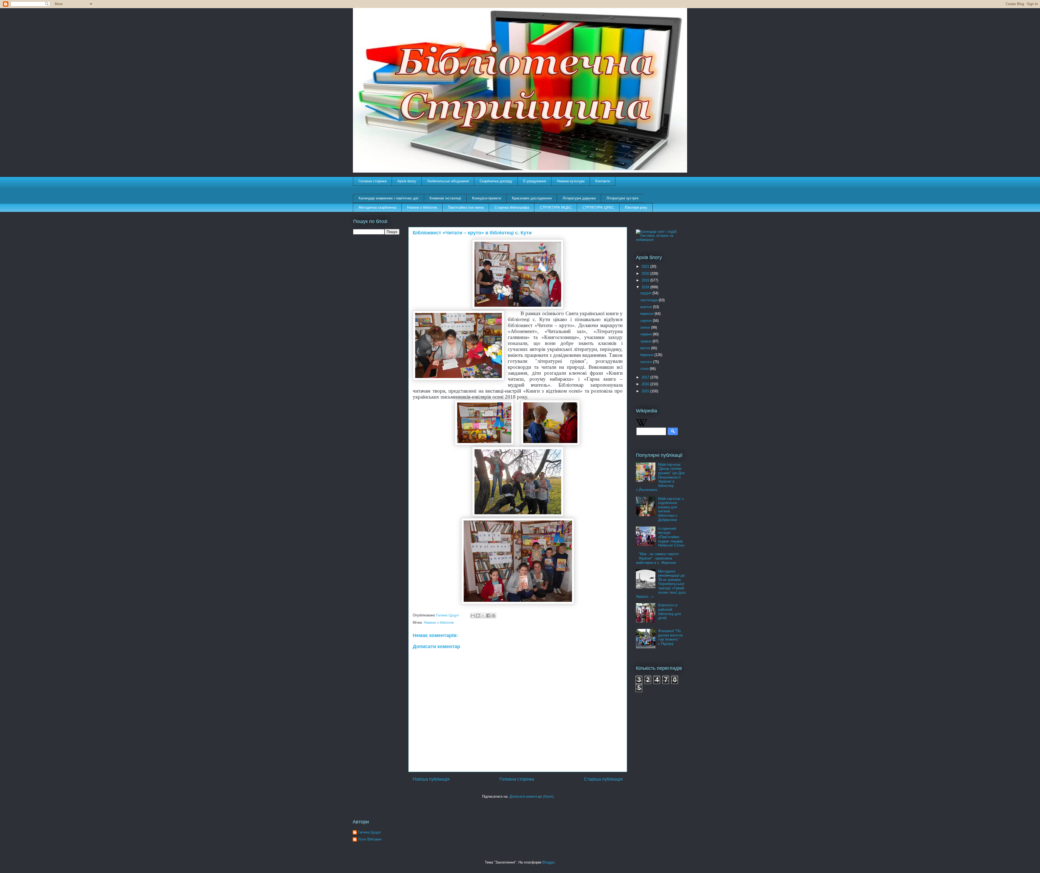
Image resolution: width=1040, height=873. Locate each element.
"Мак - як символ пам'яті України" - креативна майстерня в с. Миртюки (657, 558)
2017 (646, 377)
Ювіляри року (636, 207)
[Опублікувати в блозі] (478, 615)
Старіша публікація (603, 779)
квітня (645, 348)
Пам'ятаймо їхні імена (466, 207)
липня (645, 327)
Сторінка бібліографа (512, 207)
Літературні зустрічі (622, 198)
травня (646, 341)
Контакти (602, 181)
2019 (646, 280)
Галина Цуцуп (369, 832)
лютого (646, 362)
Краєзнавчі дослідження (532, 198)
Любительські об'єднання (448, 181)
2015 (646, 391)
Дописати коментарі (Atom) (531, 796)
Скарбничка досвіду (496, 181)
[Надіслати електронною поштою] (473, 615)
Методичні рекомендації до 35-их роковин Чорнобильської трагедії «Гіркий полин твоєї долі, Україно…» (661, 584)
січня (645, 369)
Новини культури (570, 181)
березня (647, 355)
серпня (646, 321)
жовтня (646, 307)
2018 (646, 287)
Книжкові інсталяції (445, 198)
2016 (646, 384)
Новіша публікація (431, 779)
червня (646, 334)
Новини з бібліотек (422, 207)
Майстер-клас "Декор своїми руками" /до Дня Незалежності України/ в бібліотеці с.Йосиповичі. (660, 477)
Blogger (548, 862)
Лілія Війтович (370, 839)
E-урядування (534, 181)
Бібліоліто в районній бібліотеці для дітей (669, 611)
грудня (646, 293)
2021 (646, 266)
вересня (647, 314)
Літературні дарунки (579, 198)
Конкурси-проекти (486, 198)
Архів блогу (406, 181)
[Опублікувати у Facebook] (488, 615)
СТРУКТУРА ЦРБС (598, 207)
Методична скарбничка (377, 207)
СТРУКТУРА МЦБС (556, 207)
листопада (649, 300)
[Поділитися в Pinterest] (493, 615)
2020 (646, 273)
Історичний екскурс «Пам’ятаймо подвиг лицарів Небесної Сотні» (671, 536)
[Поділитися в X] (483, 615)
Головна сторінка (372, 181)
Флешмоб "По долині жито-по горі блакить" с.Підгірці (670, 637)
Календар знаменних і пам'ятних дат (389, 198)
